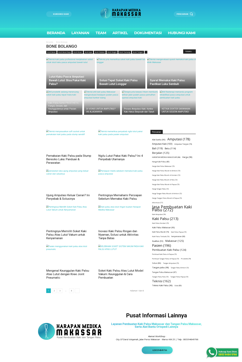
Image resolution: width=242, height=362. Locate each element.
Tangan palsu (160, 267)
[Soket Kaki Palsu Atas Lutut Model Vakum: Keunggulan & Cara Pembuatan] (121, 256)
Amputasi (178, 139)
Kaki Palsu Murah (160, 232)
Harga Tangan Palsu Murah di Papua (167, 198)
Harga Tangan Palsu (160, 189)
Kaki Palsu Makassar (163, 227)
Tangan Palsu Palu (160, 277)
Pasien (161, 245)
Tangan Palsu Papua (179, 277)
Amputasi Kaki (162, 143)
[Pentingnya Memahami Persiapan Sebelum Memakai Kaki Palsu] (121, 180)
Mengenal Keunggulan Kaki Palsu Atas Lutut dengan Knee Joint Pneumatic (67, 274)
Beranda (49, 42)
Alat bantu (158, 139)
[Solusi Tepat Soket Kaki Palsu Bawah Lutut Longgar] (121, 73)
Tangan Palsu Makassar (164, 272)
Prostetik (186, 259)
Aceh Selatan (100, 52)
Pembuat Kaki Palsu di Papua (164, 254)
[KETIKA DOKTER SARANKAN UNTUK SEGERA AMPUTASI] (178, 104)
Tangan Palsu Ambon (180, 268)
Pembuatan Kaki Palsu (169, 249)
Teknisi (161, 281)
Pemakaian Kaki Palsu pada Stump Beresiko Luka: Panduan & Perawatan (68, 159)
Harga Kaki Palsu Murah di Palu (164, 180)
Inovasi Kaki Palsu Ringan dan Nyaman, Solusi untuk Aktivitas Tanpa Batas (118, 234)
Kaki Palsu (165, 218)
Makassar (174, 240)
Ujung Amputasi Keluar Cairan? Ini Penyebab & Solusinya (68, 197)
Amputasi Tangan (183, 144)
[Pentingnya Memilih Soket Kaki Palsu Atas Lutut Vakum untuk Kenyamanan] (69, 216)
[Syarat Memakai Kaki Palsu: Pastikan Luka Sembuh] (171, 73)
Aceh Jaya (88, 52)
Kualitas (157, 241)
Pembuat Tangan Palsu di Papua (165, 259)
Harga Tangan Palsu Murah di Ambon (167, 194)
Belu (170, 148)
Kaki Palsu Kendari (160, 223)
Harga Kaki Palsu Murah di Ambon (166, 171)
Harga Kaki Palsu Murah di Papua (165, 184)
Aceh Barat (51, 52)
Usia (178, 285)
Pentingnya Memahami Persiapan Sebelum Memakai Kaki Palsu (120, 197)
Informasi (157, 202)
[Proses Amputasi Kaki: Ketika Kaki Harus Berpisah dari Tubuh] (140, 104)
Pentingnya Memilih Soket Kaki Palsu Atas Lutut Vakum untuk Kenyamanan (66, 234)
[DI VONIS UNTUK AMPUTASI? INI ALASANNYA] (102, 104)
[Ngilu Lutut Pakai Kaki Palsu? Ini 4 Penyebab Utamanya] (121, 141)
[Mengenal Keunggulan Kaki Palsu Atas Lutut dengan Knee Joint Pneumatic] (69, 256)
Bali (157, 148)
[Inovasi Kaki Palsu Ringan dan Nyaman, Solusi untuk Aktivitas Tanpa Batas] (121, 216)
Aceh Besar (78, 52)
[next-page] (77, 290)
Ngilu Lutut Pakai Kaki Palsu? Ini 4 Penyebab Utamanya (120, 157)
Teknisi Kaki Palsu (162, 285)
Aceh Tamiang (124, 52)
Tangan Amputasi (171, 263)
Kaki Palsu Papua (178, 232)
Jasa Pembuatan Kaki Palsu (172, 208)
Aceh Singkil (112, 52)
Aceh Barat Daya (64, 52)
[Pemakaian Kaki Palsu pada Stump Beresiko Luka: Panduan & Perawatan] (69, 141)
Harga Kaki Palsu (160, 161)
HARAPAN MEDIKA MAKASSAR (166, 157)
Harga (187, 157)
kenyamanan (178, 236)
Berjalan (160, 152)
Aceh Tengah (138, 52)
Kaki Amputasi (159, 214)
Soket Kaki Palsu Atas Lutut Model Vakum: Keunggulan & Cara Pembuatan (120, 274)
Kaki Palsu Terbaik (160, 236)
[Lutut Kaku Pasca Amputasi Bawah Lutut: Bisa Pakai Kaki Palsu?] (70, 73)
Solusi (156, 263)
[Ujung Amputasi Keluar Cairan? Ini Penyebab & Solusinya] (69, 180)
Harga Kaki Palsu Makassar (163, 166)
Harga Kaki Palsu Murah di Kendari (166, 175)
